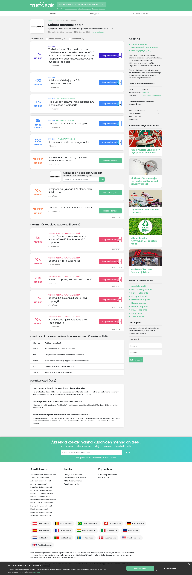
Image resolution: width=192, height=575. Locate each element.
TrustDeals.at (43, 523)
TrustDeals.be (66, 523)
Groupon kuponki (139, 296)
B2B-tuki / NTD (104, 477)
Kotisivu (51, 21)
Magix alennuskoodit (39, 509)
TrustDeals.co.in (88, 530)
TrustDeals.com (133, 538)
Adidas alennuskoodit (39, 477)
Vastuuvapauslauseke (107, 474)
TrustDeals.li (133, 530)
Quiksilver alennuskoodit (40, 515)
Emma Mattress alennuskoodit (43, 499)
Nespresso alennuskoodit (41, 512)
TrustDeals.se (87, 538)
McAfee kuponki (139, 310)
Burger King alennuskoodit (41, 493)
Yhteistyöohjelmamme (74, 481)
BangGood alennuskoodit (41, 487)
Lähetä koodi (136, 360)
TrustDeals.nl (43, 538)
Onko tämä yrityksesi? (151, 95)
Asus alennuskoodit (38, 484)
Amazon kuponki (71, 9)
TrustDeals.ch (115, 523)
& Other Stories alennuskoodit (43, 474)
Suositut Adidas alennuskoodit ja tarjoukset (144, 46)
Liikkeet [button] (51, 14)
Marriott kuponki (139, 306)
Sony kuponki (137, 313)
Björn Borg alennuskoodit (41, 490)
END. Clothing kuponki (141, 289)
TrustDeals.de (138, 523)
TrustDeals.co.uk (45, 545)
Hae (103, 5)
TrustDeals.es (43, 530)
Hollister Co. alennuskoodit (41, 503)
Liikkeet (59, 21)
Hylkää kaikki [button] (170, 568)
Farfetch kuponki (139, 293)
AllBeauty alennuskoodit (40, 481)
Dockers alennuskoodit (40, 496)
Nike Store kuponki (84, 9)
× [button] (189, 564)
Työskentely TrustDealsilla (75, 477)
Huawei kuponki (138, 303)
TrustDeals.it (112, 530)
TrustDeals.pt (65, 538)
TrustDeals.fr (65, 530)
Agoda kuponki (138, 286)
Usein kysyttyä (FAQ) (141, 50)
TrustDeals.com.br (90, 523)
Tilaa (102, 179)
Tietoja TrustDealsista (73, 474)
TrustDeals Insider (140, 14)
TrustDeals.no (110, 538)
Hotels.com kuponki (140, 299)
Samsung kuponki (98, 9)
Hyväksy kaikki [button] (140, 568)
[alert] (96, 568)
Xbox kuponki (137, 316)
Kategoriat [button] (95, 14)
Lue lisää (36, 572)
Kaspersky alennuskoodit (41, 506)
